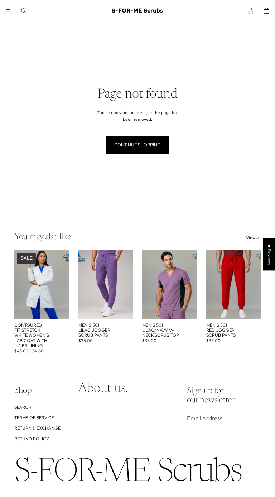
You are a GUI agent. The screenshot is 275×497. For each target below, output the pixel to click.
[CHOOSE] (58, 308)
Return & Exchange (37, 428)
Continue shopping (137, 145)
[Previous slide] (22, 285)
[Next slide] (61, 285)
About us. (103, 388)
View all (253, 238)
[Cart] (266, 11)
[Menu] (8, 11)
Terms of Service (34, 418)
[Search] (24, 11)
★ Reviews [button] (269, 254)
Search (23, 407)
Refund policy (31, 438)
